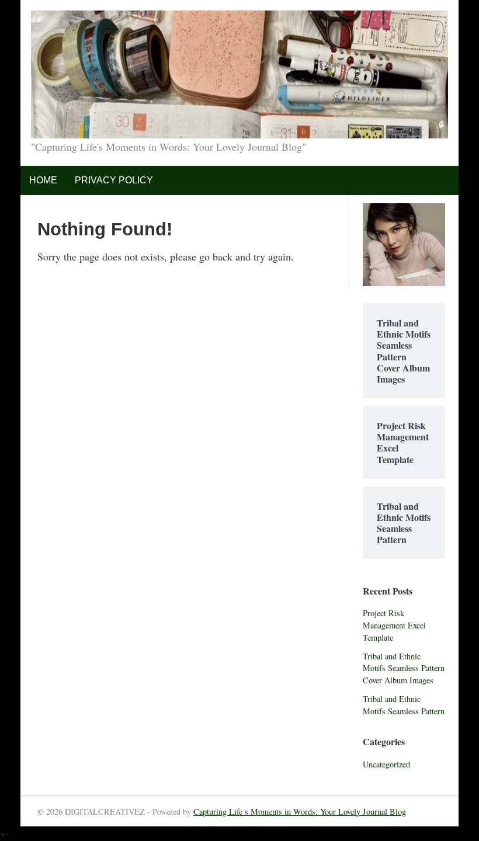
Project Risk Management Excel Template (394, 624)
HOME (43, 180)
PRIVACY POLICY (114, 180)
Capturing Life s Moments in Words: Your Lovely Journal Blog (299, 811)
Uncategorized (386, 764)
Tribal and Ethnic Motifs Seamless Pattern (404, 705)
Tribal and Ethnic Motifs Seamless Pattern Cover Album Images (404, 668)
